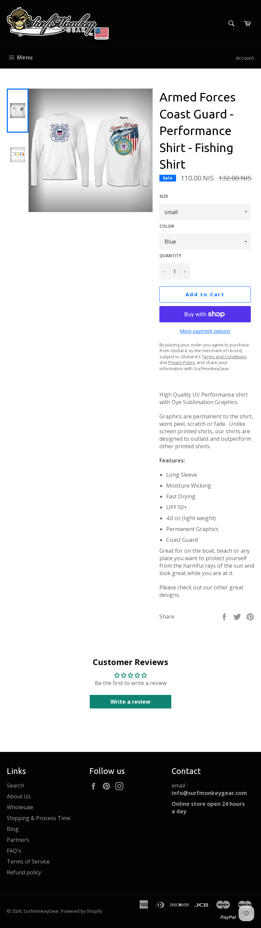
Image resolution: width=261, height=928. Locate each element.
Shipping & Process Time (38, 818)
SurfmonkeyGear (41, 911)
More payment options (205, 331)
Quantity (170, 256)
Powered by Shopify (81, 911)
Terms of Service (28, 861)
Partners (18, 840)
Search (15, 785)
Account (245, 57)
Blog (13, 829)
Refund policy (24, 872)
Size (163, 196)
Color (166, 226)
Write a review (130, 701)
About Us (19, 796)
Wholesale (20, 807)
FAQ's (14, 850)
